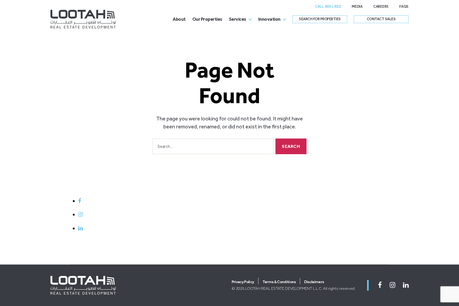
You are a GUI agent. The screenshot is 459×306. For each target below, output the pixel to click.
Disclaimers (314, 281)
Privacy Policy (243, 281)
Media (357, 6)
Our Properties (207, 19)
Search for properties (320, 19)
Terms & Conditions (279, 281)
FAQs (404, 6)
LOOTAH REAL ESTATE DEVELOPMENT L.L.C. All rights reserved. (300, 288)
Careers (381, 6)
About (179, 19)
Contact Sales (381, 19)
